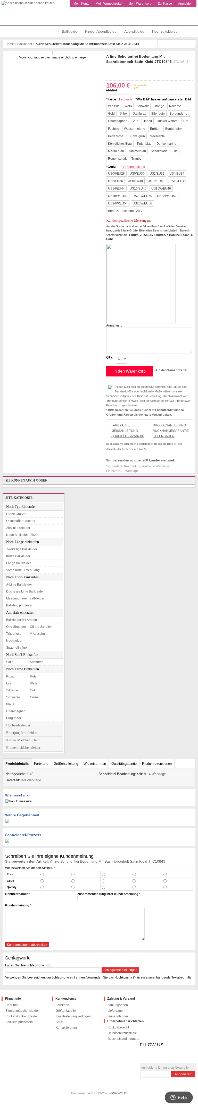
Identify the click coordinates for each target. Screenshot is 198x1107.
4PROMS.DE (119, 1093)
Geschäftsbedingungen (124, 1039)
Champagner (15, 711)
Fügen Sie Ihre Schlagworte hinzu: (29, 965)
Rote (33, 676)
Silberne (12, 690)
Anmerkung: (114, 325)
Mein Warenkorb (140, 3)
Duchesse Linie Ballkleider (25, 591)
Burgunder (13, 718)
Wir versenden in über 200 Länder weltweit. (140, 460)
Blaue (10, 704)
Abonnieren (183, 1074)
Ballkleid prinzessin (20, 605)
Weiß (33, 683)
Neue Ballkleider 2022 (22, 535)
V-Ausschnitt (38, 634)
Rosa (10, 676)
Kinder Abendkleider (101, 31)
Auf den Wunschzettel (171, 370)
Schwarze (13, 697)
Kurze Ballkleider (18, 556)
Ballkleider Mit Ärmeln (21, 620)
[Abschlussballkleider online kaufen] (30, 14)
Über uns (11, 1005)
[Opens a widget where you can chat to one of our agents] (178, 1098)
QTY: (109, 357)
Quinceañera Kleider (20, 521)
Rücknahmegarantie (171, 431)
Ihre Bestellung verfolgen (73, 1016)
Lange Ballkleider (18, 563)
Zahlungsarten (118, 1005)
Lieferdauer (164, 436)
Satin (9, 662)
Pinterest (124, 73)
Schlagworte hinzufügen (120, 970)
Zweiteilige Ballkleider (21, 549)
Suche (193, 42)
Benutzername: (16, 894)
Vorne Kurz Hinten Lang (23, 570)
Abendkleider (135, 31)
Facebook (109, 73)
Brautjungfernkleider (21, 733)
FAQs (59, 1022)
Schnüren (37, 662)
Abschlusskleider (18, 528)
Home (9, 44)
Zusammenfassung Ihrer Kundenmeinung (107, 894)
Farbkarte (126, 99)
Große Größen (16, 514)
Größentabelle (66, 1010)
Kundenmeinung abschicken (27, 945)
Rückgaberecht (118, 1027)
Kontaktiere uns (67, 1027)
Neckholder (14, 640)
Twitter (117, 73)
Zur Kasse (165, 3)
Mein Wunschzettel (109, 3)
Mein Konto (81, 3)
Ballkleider (70, 31)
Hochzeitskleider (165, 31)
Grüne (34, 697)
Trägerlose (13, 634)
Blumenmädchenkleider (23, 748)
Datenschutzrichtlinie (122, 1033)
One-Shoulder (16, 627)
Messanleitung (124, 431)
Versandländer (118, 1016)
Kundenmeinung (17, 905)
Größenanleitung (133, 167)
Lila (8, 683)
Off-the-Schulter (41, 627)
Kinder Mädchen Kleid (22, 740)
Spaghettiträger (17, 647)
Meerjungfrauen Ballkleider (25, 598)
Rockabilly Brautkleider (21, 1016)
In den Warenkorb (129, 371)
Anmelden (185, 3)
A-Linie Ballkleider (19, 584)
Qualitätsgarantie (127, 436)
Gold (33, 690)
